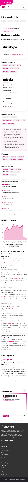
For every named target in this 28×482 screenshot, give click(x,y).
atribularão (5, 156)
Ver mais (14, 214)
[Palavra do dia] (24, 390)
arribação (20, 159)
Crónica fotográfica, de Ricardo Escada (11, 321)
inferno (23, 120)
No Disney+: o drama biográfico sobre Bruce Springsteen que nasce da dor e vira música (13, 336)
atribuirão (5, 159)
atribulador (5, 71)
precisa (16, 21)
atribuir (12, 169)
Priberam (3, 467)
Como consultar (4, 454)
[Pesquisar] (8, 7)
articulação (21, 156)
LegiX (2, 471)
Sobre (2, 452)
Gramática (3, 457)
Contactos (3, 465)
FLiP (2, 469)
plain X (2, 472)
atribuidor (5, 169)
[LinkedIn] (10, 441)
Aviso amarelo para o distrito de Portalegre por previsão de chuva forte (13, 291)
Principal (3, 449)
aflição (19, 65)
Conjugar (5, 84)
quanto (10, 21)
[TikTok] (7, 441)
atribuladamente (14, 68)
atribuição (13, 156)
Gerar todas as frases (8, 31)
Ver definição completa (19, 420)
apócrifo (23, 21)
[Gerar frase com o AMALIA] (17, 92)
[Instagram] (5, 441)
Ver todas (14, 381)
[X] (12, 441)
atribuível (18, 169)
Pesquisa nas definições (6, 450)
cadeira (4, 21)
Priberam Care (4, 474)
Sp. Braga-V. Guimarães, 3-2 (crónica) (11, 306)
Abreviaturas (3, 456)
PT (3, 6)
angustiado (5, 184)
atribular (5, 65)
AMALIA (6, 133)
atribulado (5, 68)
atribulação (6, 117)
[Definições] (23, 7)
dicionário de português (9, 431)
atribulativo (12, 65)
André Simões (5, 256)
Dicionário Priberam (6, 28)
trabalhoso (13, 71)
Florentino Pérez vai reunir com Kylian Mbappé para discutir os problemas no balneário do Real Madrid (14, 274)
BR (5, 6)
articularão (13, 159)
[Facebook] (2, 441)
